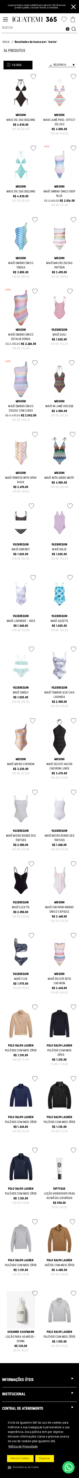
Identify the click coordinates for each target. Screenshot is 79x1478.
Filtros (17, 65)
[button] (23, 1467)
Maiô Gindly (21, 692)
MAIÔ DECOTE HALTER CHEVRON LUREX (60, 766)
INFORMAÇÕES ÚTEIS (18, 1380)
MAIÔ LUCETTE (21, 907)
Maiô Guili (59, 334)
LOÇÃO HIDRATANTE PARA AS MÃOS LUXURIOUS (59, 1196)
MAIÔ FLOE (20, 979)
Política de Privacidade (23, 1446)
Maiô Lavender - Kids (21, 621)
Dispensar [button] (44, 1458)
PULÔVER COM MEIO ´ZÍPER (59, 1053)
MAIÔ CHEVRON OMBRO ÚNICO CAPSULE (59, 910)
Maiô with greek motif (59, 478)
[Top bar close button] (73, 6)
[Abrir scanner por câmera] (67, 29)
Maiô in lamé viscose (59, 406)
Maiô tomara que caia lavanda (60, 695)
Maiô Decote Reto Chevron (59, 981)
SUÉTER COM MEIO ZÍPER (59, 1265)
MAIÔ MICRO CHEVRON (21, 764)
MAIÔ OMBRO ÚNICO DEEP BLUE (59, 194)
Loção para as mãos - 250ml (21, 1339)
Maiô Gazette (59, 621)
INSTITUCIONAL (14, 1394)
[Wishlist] (64, 19)
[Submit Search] (73, 29)
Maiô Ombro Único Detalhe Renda (20, 337)
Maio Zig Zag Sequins (21, 120)
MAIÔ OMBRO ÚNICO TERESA (20, 265)
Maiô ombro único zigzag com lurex (20, 408)
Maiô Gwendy (21, 549)
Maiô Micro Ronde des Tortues (21, 838)
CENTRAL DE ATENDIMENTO (22, 1409)
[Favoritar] (33, 76)
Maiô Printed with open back (21, 480)
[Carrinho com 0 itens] (72, 19)
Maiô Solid (59, 549)
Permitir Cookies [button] (20, 1458)
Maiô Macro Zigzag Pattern (59, 265)
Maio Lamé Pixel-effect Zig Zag (59, 122)
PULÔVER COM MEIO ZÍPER (21, 1050)
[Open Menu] (5, 19)
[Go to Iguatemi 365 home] (34, 19)
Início (6, 42)
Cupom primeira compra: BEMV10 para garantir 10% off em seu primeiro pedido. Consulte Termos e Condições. (37, 6)
